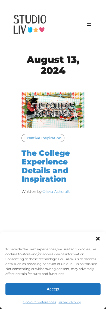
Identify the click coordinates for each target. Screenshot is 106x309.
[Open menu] (89, 24)
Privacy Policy (70, 302)
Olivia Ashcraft (56, 191)
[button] (98, 238)
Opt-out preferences (39, 302)
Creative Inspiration (42, 138)
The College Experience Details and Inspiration (45, 166)
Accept (53, 289)
